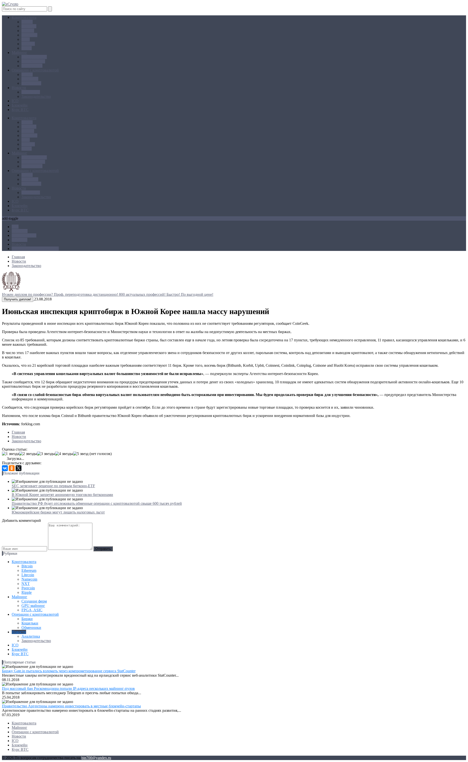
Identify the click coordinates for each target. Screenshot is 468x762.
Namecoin (29, 35)
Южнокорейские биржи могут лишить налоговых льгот (58, 512)
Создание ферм (34, 57)
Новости (19, 88)
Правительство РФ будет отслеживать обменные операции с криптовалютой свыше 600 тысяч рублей (97, 503)
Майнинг (19, 52)
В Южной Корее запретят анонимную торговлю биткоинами (62, 495)
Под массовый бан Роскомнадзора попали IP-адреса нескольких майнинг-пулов (68, 688)
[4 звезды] (64, 454)
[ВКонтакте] (5, 468)
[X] (18, 468)
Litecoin (27, 31)
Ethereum (28, 26)
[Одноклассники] (12, 468)
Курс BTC (20, 110)
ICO (15, 101)
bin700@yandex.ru (96, 758)
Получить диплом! (17, 299)
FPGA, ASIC (31, 66)
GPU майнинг (33, 61)
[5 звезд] (80, 454)
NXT (25, 39)
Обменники (31, 83)
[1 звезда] (10, 454)
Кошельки (29, 79)
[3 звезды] (46, 454)
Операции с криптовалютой (35, 70)
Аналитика (30, 92)
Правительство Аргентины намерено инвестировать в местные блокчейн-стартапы (71, 706)
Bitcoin (27, 22)
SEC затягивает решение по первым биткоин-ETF (53, 486)
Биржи (27, 74)
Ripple (26, 48)
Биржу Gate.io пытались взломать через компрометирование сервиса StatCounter (69, 671)
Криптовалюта (24, 17)
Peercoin (28, 44)
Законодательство (36, 96)
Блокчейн (20, 105)
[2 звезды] (28, 454)
